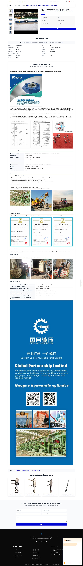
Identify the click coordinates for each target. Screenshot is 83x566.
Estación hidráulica (36, 550)
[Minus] (80, 540)
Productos (14, 5)
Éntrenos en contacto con (19, 553)
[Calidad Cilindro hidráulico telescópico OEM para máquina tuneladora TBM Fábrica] (50, 485)
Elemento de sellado (36, 553)
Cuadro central (35, 558)
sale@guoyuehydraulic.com (57, 554)
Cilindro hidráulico (21, 5)
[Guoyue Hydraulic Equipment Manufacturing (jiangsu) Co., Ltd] (10, 1)
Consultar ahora (58, 28)
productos (16, 550)
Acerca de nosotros (18, 552)
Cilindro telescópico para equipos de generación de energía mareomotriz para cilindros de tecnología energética (67, 495)
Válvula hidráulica (36, 555)
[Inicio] (41, 534)
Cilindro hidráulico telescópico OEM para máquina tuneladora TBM (50, 495)
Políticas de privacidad (18, 555)
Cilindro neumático (36, 552)
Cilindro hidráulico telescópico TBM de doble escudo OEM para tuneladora (15, 495)
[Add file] (64, 563)
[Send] (79, 563)
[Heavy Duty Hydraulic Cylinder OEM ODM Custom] (26, 21)
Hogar (10, 5)
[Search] (67, 1)
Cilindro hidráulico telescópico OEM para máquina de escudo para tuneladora (33, 495)
